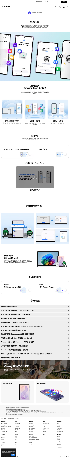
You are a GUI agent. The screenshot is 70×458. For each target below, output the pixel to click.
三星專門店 (3, 442)
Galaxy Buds (17, 429)
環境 (58, 423)
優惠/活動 (2, 444)
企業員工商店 (3, 437)
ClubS (44, 426)
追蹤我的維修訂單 (32, 436)
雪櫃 (16, 436)
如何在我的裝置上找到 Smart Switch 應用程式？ (15, 322)
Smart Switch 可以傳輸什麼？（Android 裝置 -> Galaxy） (18, 310)
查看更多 (13, 452)
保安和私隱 (59, 425)
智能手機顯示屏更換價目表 (33, 437)
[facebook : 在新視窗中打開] (62, 456)
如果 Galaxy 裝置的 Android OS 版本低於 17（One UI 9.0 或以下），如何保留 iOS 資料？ (27, 354)
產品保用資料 (31, 429)
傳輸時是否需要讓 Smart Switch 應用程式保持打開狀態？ (18, 334)
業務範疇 (58, 438)
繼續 (64, 1)
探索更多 (6, 374)
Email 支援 (31, 444)
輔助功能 (58, 426)
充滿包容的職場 (59, 428)
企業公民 (58, 429)
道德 (58, 446)
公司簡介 (58, 436)
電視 (16, 431)
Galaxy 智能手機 (17, 423)
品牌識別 (58, 439)
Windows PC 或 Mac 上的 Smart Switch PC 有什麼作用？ (17, 342)
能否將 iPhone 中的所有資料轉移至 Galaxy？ (14, 318)
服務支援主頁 (31, 423)
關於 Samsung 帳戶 (46, 423)
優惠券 (44, 434)
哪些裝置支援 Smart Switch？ (10, 306)
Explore (2, 445)
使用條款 (17, 456)
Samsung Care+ (3, 436)
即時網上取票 (31, 434)
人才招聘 (58, 441)
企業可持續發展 (59, 431)
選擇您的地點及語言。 (39, 1)
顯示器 (16, 442)
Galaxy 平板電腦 (17, 425)
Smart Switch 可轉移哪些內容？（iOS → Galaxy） (15, 314)
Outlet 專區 (3, 428)
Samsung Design (59, 447)
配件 (16, 444)
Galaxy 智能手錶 (17, 428)
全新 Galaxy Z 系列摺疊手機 (5, 425)
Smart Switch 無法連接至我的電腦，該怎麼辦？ (15, 350)
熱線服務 (30, 442)
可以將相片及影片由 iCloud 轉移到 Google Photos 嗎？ (17, 338)
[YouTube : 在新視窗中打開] (66, 456)
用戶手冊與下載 (31, 425)
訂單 (44, 429)
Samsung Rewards (46, 425)
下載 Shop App (3, 429)
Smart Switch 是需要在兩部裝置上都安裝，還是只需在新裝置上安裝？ (22, 326)
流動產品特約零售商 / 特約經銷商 (34, 439)
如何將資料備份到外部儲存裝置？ (11, 358)
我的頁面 (44, 431)
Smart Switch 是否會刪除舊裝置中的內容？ (14, 330)
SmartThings (3, 434)
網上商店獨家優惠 (4, 423)
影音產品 (16, 434)
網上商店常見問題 (32, 428)
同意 (13, 454)
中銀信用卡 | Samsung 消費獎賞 (6, 426)
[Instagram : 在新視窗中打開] (64, 456)
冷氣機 (16, 437)
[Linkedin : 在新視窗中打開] (68, 456)
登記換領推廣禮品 (46, 428)
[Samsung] (5, 6)
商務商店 (2, 439)
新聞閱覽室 (59, 444)
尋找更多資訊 (31, 426)
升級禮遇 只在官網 (4, 431)
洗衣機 (16, 439)
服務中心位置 (31, 431)
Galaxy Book (17, 426)
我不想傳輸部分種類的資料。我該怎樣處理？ (14, 346)
